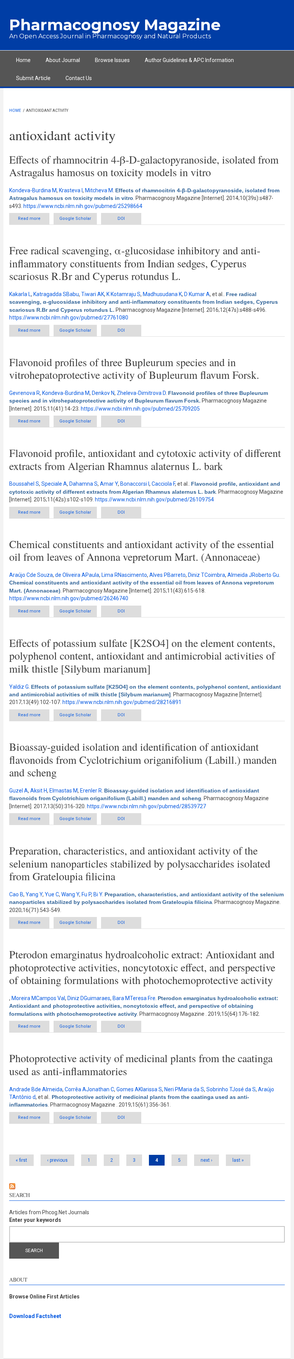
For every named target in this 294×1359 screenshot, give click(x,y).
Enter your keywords (35, 1220)
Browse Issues (112, 60)
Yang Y (34, 894)
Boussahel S (24, 484)
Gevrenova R (24, 393)
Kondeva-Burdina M (33, 190)
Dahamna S (83, 484)
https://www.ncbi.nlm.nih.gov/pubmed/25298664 (82, 206)
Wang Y (70, 894)
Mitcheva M (99, 190)
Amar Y (109, 484)
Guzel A (18, 791)
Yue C (52, 894)
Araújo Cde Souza (31, 575)
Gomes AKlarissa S (139, 1089)
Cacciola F (163, 484)
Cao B (16, 894)
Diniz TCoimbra (206, 575)
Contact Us (78, 78)
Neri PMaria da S (184, 1089)
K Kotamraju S (123, 294)
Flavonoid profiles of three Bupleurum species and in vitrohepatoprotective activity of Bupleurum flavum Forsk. (134, 368)
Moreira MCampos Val (38, 998)
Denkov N (103, 393)
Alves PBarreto (167, 575)
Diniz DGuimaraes (88, 998)
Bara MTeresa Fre (134, 998)
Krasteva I (71, 190)
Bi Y (97, 894)
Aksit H (38, 791)
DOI (121, 218)
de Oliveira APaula (77, 575)
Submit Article (33, 78)
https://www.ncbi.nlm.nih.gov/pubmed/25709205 (140, 409)
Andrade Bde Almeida (35, 1089)
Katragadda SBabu (56, 294)
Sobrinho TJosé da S (231, 1089)
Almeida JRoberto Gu (253, 575)
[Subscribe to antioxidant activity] (147, 1186)
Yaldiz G (19, 687)
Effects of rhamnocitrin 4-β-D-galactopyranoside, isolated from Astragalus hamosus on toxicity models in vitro (144, 166)
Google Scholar (75, 218)
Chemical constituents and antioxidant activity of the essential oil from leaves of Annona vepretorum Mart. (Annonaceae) (141, 550)
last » (238, 1160)
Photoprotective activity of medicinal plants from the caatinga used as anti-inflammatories (141, 1064)
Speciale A (54, 484)
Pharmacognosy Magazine (114, 24)
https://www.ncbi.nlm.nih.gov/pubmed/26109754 (154, 499)
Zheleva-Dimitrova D (141, 393)
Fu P (86, 894)
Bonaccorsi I (134, 484)
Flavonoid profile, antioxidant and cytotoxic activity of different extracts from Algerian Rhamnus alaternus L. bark (145, 459)
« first (21, 1160)
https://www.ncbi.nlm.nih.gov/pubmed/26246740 (68, 598)
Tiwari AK (92, 294)
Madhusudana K (162, 294)
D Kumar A (197, 294)
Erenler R (91, 791)
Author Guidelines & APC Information (189, 60)
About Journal (63, 60)
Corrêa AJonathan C (89, 1089)
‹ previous (57, 1160)
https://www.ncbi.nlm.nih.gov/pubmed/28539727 (146, 806)
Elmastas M (63, 791)
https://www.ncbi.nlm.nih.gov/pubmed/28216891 (121, 702)
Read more (33, 218)
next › (206, 1160)
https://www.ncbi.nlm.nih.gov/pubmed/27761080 (68, 317)
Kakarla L (20, 294)
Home (23, 60)
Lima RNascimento (124, 575)
